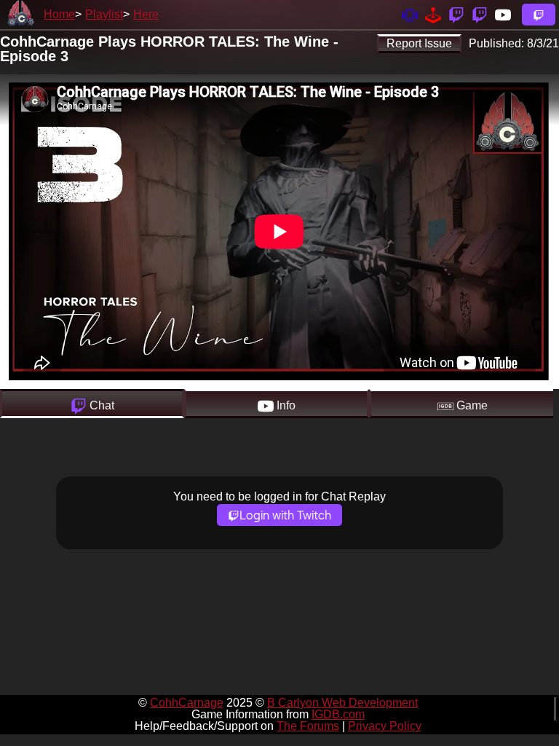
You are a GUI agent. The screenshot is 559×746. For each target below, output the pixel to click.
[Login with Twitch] (538, 14)
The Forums (308, 726)
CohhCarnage (186, 702)
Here (146, 14)
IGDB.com (338, 714)
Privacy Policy (384, 726)
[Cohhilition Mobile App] (410, 14)
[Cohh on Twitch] (480, 14)
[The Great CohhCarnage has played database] (433, 14)
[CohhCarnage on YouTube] (503, 14)
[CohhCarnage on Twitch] (456, 14)
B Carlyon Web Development (342, 702)
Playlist (104, 14)
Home (59, 14)
